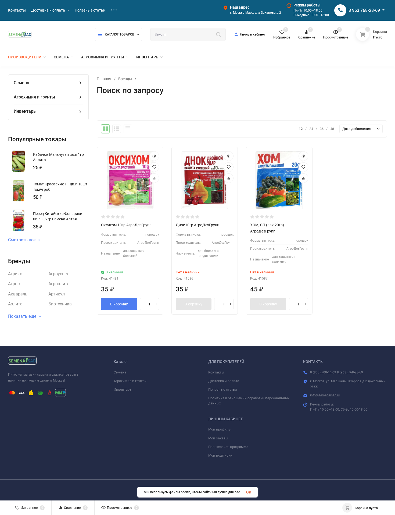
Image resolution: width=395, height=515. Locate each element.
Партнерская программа (228, 447)
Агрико (15, 273)
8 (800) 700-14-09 (323, 372)
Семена (120, 372)
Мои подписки (220, 455)
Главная (104, 79)
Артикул (56, 294)
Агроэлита (59, 283)
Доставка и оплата (223, 381)
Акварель (17, 294)
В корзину (119, 304)
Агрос (14, 283)
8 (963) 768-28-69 (350, 372)
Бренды (125, 79)
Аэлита (15, 303)
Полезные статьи (222, 389)
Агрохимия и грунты (130, 381)
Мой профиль (219, 429)
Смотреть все (21, 240)
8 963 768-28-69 (364, 10)
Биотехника (60, 303)
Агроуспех (58, 273)
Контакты (216, 372)
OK (248, 492)
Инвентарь (122, 389)
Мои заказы (218, 438)
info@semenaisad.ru (325, 395)
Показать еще (22, 316)
